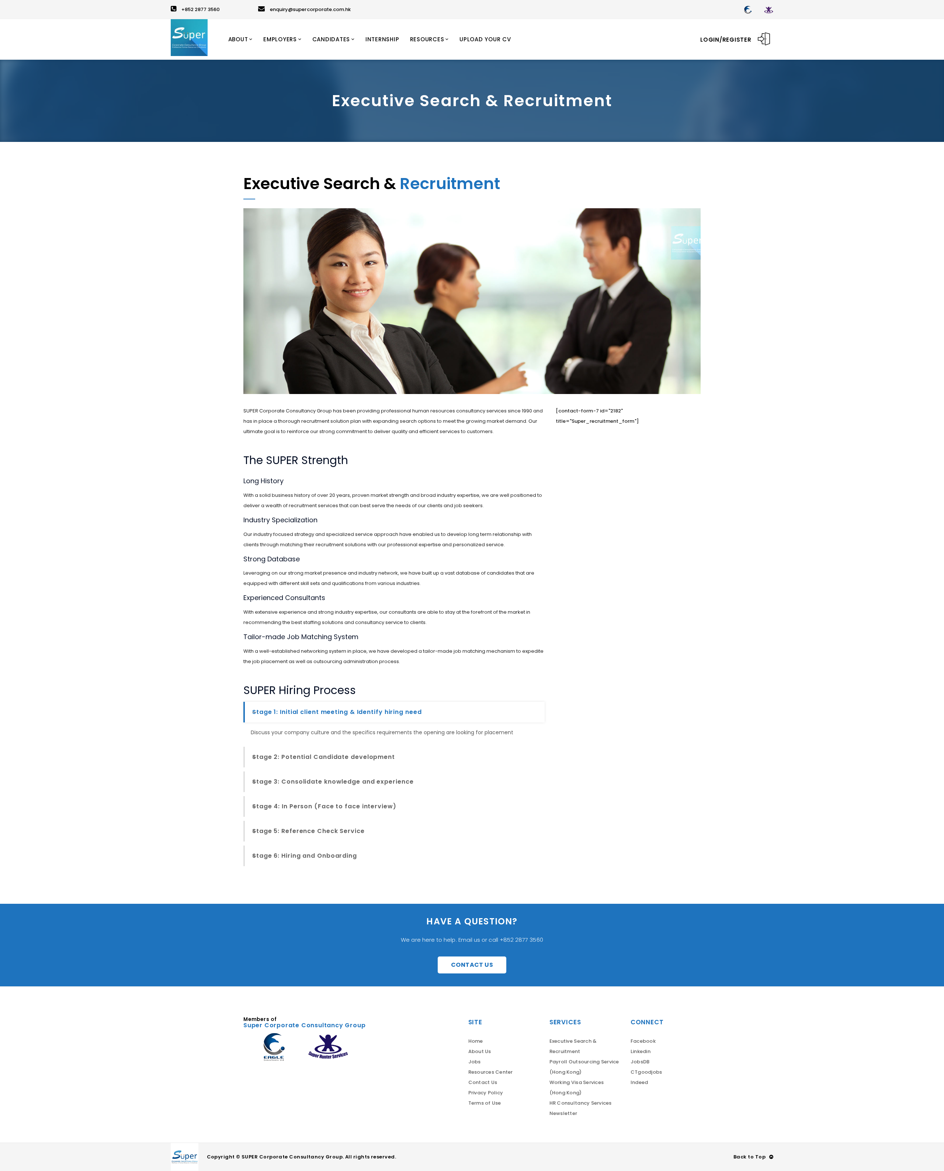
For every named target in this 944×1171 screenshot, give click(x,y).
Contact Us (472, 965)
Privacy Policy (485, 1092)
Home (475, 1041)
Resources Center (490, 1072)
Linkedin (640, 1051)
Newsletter (563, 1113)
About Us (479, 1051)
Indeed (639, 1082)
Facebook (643, 1041)
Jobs (474, 1061)
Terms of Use (484, 1102)
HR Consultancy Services (580, 1102)
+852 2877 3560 (200, 9)
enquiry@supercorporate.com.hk (310, 9)
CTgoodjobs (646, 1072)
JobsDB (640, 1061)
